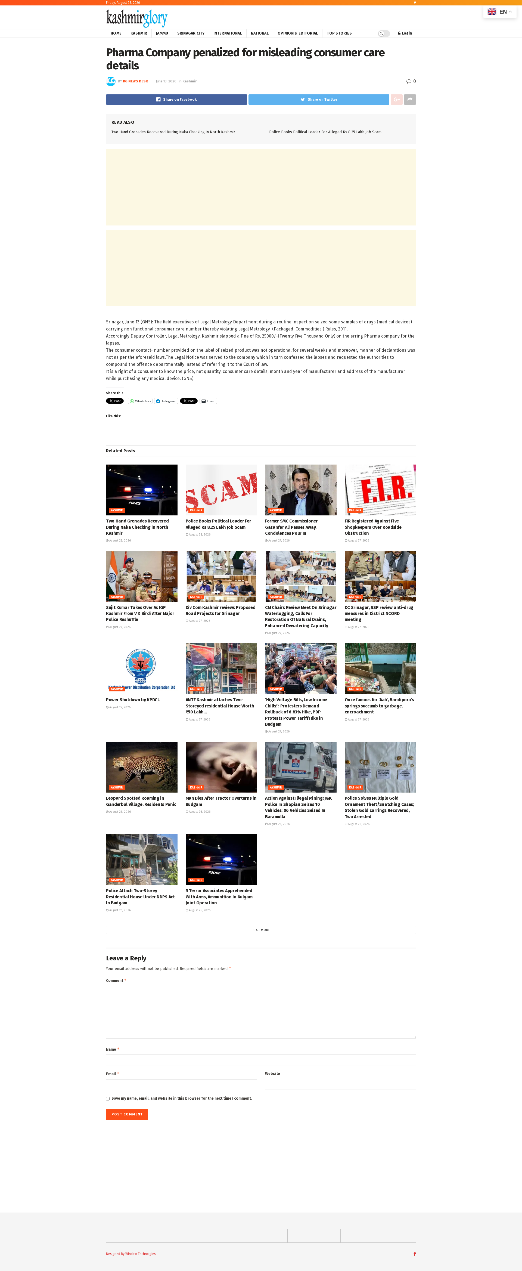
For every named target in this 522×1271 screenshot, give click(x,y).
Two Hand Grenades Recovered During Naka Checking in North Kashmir (173, 132)
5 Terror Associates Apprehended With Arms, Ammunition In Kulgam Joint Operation (219, 896)
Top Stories (339, 33)
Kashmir (138, 33)
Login (406, 33)
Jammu (162, 33)
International (227, 33)
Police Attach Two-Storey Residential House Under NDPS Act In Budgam (140, 896)
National (260, 33)
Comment (116, 980)
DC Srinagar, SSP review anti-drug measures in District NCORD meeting (379, 613)
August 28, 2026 (119, 540)
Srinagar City (191, 33)
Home (116, 33)
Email (112, 1073)
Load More (261, 930)
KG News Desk (135, 81)
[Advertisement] (261, 187)
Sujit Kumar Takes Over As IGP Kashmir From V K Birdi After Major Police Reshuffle (140, 613)
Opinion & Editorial (298, 33)
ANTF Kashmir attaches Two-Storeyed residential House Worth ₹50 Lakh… (220, 706)
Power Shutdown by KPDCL (133, 699)
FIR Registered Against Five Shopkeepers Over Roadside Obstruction (373, 527)
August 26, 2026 (119, 812)
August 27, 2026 (279, 540)
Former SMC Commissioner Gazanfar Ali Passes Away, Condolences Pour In (291, 527)
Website (272, 1073)
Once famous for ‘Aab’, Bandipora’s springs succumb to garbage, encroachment (379, 706)
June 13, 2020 (166, 81)
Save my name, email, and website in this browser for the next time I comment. (181, 1098)
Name (113, 1049)
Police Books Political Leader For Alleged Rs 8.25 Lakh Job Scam (325, 132)
